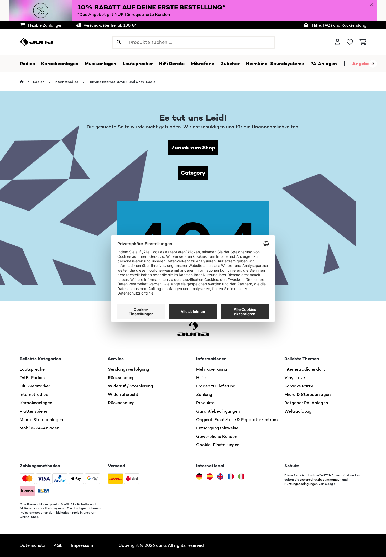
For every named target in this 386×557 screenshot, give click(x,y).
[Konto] (337, 42)
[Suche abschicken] (119, 42)
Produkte (205, 403)
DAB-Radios (32, 377)
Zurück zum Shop (193, 147)
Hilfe (201, 377)
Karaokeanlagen (36, 403)
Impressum (82, 545)
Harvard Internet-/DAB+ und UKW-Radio (121, 82)
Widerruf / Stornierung (130, 386)
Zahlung (204, 394)
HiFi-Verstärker (35, 386)
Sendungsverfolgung (128, 369)
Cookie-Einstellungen (217, 445)
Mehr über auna (211, 369)
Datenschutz (32, 545)
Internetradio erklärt (304, 369)
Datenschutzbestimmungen (320, 479)
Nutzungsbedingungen (301, 484)
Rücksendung (121, 377)
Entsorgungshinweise (217, 428)
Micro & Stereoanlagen (307, 394)
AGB (58, 545)
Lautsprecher (33, 369)
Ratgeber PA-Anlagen (306, 403)
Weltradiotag (297, 411)
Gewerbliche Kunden (216, 436)
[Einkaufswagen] (362, 42)
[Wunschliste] (350, 42)
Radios (39, 82)
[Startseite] (26, 82)
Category (193, 173)
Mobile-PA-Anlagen (39, 428)
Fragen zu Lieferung (216, 386)
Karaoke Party (298, 386)
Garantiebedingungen (218, 411)
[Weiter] (373, 64)
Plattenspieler (34, 411)
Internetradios (67, 82)
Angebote (363, 63)
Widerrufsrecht (123, 394)
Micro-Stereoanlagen (41, 419)
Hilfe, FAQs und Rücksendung (339, 25)
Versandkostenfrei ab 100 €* (110, 25)
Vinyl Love (294, 377)
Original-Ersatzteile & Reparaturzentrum (237, 419)
